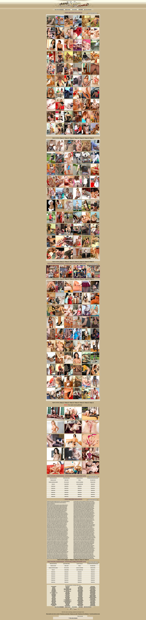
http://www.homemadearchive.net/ (92, 563)
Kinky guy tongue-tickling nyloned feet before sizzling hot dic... (84, 523)
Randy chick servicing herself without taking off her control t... (57, 510)
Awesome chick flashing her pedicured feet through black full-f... (84, 529)
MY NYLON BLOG (87, 9)
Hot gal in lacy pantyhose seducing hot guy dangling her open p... (84, 538)
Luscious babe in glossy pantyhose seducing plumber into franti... (84, 503)
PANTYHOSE (67, 9)
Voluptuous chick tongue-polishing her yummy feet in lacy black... (84, 550)
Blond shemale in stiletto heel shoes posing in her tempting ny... (84, 518)
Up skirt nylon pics (80, 563)
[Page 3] (72, 138)
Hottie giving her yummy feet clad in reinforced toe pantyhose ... (57, 531)
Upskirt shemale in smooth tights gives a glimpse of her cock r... (84, 510)
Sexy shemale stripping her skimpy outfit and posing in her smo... (84, 532)
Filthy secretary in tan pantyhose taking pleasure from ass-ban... (84, 542)
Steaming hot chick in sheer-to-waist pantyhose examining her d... (57, 536)
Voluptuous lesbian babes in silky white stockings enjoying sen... (57, 517)
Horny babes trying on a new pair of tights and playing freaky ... (57, 535)
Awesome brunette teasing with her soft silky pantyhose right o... (84, 535)
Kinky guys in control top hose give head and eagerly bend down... (57, 545)
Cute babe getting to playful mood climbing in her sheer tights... (57, 508)
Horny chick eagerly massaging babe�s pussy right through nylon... (85, 537)
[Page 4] (77, 138)
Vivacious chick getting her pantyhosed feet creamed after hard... (84, 525)
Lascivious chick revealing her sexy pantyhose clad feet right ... (84, 551)
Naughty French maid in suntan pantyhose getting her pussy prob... (84, 556)
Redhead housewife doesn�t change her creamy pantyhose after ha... (58, 501)
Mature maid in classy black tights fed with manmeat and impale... (84, 539)
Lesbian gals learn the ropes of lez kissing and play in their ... (83, 544)
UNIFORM (80, 9)
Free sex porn (66, 567)
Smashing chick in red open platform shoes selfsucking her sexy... (57, 551)
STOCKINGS (74, 9)
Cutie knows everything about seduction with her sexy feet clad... (57, 557)
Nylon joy (53, 484)
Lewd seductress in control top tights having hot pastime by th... (57, 544)
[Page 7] (92, 138)
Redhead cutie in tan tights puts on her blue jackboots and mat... (84, 516)
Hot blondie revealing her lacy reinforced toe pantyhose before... (57, 539)
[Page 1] (62, 138)
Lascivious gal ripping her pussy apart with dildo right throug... (84, 509)
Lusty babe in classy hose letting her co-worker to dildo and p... (57, 550)
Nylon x (79, 565)
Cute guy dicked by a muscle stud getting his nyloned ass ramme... (84, 536)
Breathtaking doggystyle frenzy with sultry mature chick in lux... (84, 549)
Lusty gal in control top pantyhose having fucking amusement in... (84, 530)
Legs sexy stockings (79, 567)
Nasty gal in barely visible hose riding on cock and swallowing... (57, 543)
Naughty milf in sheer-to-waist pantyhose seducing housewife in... (57, 514)
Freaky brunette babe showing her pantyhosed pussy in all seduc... (84, 502)
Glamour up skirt (53, 565)
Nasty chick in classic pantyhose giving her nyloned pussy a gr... (57, 546)
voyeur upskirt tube (79, 484)
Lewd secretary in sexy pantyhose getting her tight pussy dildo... (84, 508)
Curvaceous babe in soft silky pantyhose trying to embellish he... (84, 541)
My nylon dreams (73, 618)
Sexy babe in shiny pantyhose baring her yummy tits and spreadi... (57, 521)
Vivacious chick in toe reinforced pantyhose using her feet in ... (57, 509)
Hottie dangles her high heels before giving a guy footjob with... (84, 557)
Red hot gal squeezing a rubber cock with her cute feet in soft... (57, 516)
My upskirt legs (92, 565)
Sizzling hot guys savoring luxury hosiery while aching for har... (84, 517)
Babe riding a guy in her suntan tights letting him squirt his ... (56, 525)
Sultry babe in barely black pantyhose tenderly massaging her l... (84, 528)
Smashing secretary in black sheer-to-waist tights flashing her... (84, 543)
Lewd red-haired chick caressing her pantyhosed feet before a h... (84, 515)
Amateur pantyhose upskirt (53, 567)
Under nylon (66, 565)
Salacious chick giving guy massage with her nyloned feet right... (84, 558)
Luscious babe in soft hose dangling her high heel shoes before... (84, 501)
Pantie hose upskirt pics (51, 503)
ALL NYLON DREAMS (59, 9)
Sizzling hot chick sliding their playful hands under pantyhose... (57, 524)
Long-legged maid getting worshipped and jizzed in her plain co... (57, 522)
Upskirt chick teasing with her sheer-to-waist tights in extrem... (84, 511)
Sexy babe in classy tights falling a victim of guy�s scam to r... (57, 553)
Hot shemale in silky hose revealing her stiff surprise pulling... (83, 546)
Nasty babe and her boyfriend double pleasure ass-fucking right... (57, 530)
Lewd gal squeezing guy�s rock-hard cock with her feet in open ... (57, 529)
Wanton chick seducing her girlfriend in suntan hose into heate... (57, 556)
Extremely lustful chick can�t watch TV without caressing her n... (57, 518)
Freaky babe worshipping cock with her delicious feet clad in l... (84, 507)
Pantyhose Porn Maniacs (83, 613)
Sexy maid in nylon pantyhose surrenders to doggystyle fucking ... (57, 538)
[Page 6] (87, 138)
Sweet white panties (66, 563)
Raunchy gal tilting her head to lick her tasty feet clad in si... (56, 502)
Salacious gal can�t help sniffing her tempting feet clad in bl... (57, 523)
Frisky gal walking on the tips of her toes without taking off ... (83, 521)
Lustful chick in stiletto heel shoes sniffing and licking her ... (56, 511)
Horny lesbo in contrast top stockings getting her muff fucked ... (84, 531)
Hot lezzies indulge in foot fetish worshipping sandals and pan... (84, 522)
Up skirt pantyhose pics (95, 613)
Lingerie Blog (66, 484)
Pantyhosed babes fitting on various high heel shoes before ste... (57, 528)
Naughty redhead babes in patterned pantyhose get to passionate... (84, 524)
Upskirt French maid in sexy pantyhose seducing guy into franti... (84, 545)
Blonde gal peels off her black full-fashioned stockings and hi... (84, 552)
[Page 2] (67, 138)
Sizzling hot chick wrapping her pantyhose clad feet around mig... (57, 542)
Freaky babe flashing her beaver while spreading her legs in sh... (84, 506)
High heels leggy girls (53, 563)
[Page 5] (82, 138)
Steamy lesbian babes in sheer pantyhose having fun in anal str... (57, 549)
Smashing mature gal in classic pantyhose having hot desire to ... (57, 532)
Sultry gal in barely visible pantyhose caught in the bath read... (57, 507)
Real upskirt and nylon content (52, 613)
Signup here (93, 484)
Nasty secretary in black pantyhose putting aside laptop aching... (57, 558)
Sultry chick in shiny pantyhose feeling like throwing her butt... (83, 553)
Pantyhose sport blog (65, 613)
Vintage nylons (92, 567)
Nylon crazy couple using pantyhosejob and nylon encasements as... (58, 537)
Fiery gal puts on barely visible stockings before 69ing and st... (84, 514)
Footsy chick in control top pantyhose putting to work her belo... (57, 506)
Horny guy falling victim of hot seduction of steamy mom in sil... (57, 515)
